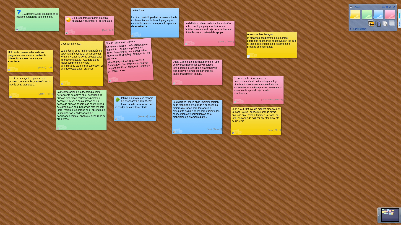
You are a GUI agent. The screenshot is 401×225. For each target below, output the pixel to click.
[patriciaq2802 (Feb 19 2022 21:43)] (17, 29)
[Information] (383, 7)
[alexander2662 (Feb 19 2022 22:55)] (248, 56)
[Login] (390, 7)
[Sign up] (394, 7)
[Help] (387, 7)
